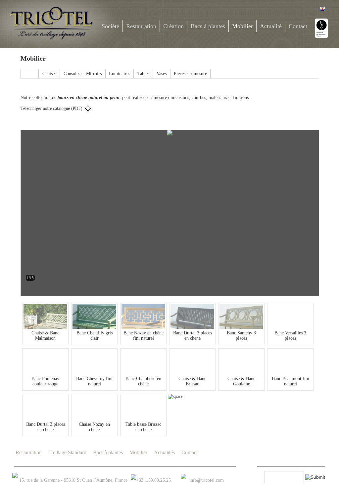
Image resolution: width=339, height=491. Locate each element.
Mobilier (242, 26)
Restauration (141, 26)
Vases (162, 73)
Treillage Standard (67, 452)
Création (173, 26)
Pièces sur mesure (190, 73)
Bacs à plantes (208, 26)
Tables (143, 73)
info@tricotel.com (206, 480)
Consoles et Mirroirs (83, 73)
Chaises (49, 73)
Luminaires (119, 73)
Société (110, 26)
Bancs (29, 73)
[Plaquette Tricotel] (57, 106)
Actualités (164, 452)
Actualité (271, 26)
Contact (298, 26)
